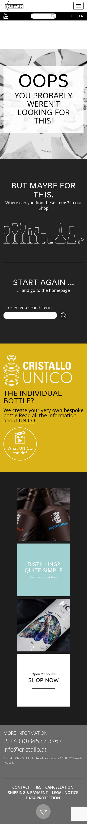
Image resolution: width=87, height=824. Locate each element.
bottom (43, 811)
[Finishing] (43, 625)
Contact (21, 787)
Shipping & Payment (28, 792)
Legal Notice (65, 792)
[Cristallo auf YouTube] (43, 443)
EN (81, 16)
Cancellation (59, 787)
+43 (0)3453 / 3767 (36, 741)
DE (73, 16)
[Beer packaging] (43, 514)
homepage (59, 290)
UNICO (27, 420)
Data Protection (43, 798)
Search (53, 16)
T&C (37, 787)
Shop (43, 208)
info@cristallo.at (25, 749)
